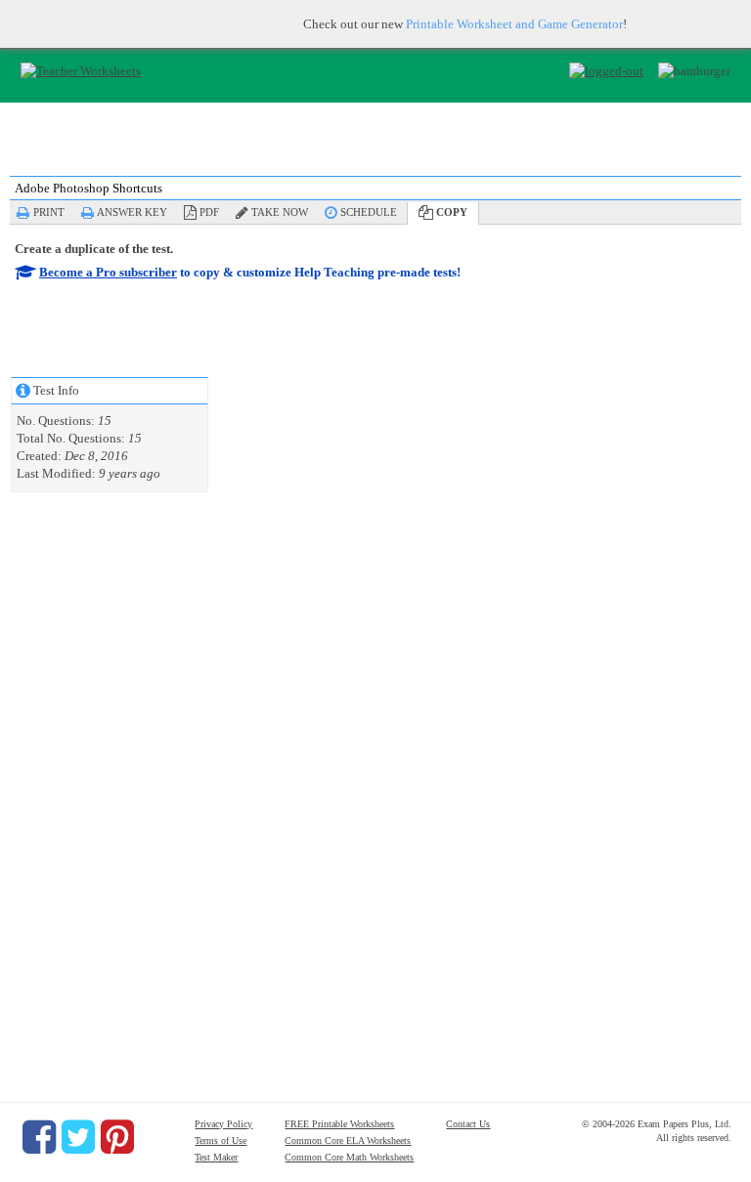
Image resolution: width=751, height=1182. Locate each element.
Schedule (368, 212)
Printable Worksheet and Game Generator (514, 24)
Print (49, 212)
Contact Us (468, 1124)
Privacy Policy (223, 1124)
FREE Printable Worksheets (339, 1124)
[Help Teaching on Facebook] (39, 1137)
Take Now (279, 212)
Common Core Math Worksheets (349, 1157)
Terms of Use (220, 1140)
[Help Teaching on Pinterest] (117, 1137)
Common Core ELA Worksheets (348, 1140)
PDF (209, 212)
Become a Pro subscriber (108, 272)
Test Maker (216, 1157)
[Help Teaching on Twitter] (78, 1137)
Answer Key (132, 212)
